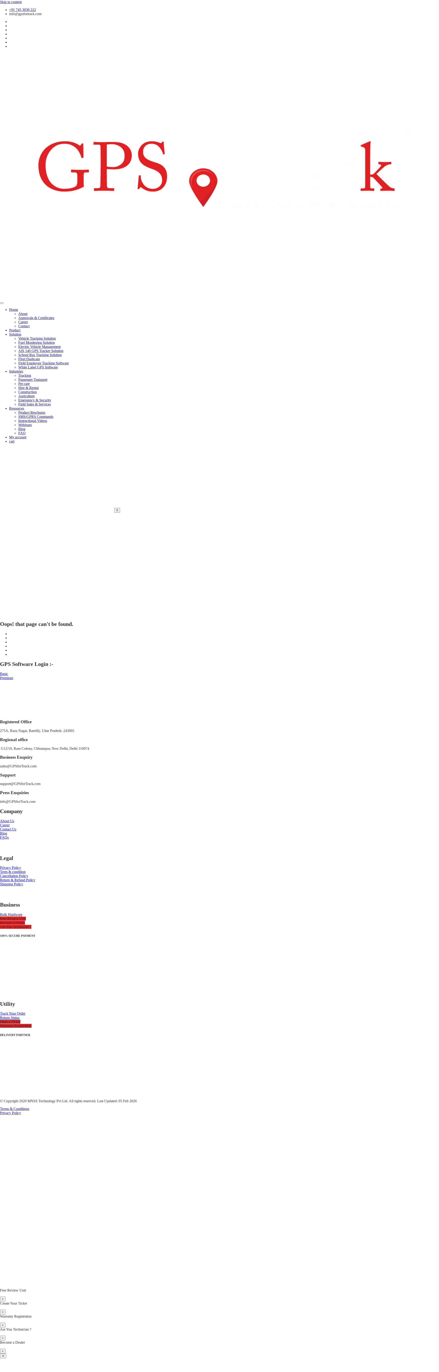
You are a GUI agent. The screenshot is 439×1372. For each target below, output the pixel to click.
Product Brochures (31, 412)
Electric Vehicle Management (39, 347)
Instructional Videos (32, 421)
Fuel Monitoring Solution (36, 342)
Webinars (25, 425)
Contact (23, 326)
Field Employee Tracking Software (43, 363)
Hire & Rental (28, 388)
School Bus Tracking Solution (40, 355)
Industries (16, 371)
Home (13, 310)
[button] (13, 919)
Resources (16, 408)
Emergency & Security (34, 400)
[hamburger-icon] (2, 303)
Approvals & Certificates (36, 318)
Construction (27, 392)
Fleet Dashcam (29, 359)
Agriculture (26, 396)
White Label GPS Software (38, 367)
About (22, 314)
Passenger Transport (32, 380)
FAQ (22, 433)
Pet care (24, 384)
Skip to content (11, 2)
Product (14, 330)
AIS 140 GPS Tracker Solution (40, 351)
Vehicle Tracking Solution (37, 338)
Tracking (24, 375)
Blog (21, 429)
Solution (15, 334)
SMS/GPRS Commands (35, 417)
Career (23, 322)
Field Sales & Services (34, 404)
